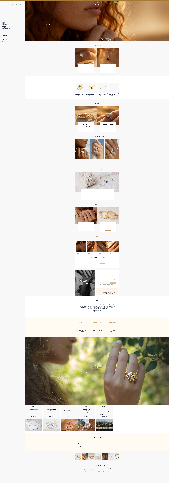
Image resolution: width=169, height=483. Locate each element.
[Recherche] (3, 4)
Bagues (3, 12)
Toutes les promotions (4, 27)
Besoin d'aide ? (5, 41)
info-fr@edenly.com (101, 470)
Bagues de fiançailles (4, 7)
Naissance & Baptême (4, 24)
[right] (119, 87)
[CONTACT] (17, 4)
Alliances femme (4, 8)
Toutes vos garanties (4, 32)
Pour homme (3, 23)
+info (108, 285)
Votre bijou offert (6, 28)
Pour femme (3, 22)
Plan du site (95, 465)
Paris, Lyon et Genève (4, 38)
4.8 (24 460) (101, 473)
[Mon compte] (10, 4)
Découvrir (86, 228)
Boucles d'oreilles (4, 15)
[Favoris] (7, 4)
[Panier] (14, 4)
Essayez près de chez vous (5, 39)
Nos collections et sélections (5, 33)
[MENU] (23, 2)
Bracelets (3, 16)
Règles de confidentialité (101, 465)
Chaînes (3, 17)
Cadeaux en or (4, 21)
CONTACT (90, 465)
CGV (92, 465)
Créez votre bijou (4, 34)
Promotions (4, 26)
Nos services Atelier (4, 35)
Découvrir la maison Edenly (96, 314)
